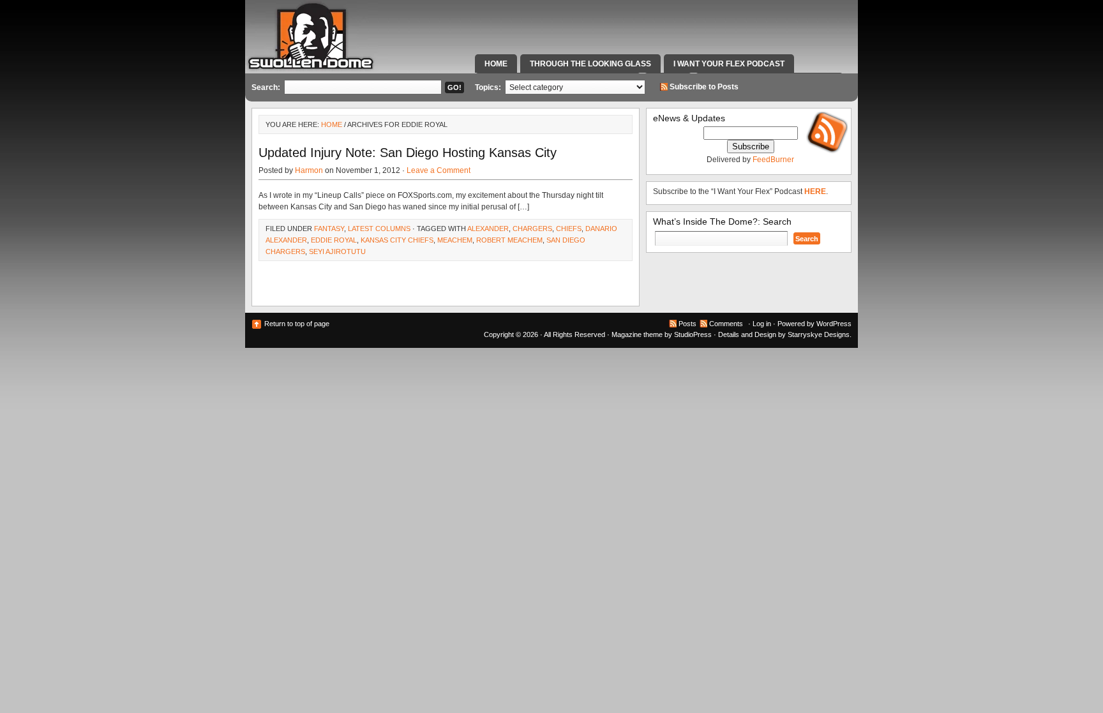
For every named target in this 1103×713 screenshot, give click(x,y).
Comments (726, 323)
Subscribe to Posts (704, 86)
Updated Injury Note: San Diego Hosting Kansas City (408, 153)
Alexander (488, 228)
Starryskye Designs (819, 334)
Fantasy (329, 228)
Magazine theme (637, 334)
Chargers (532, 228)
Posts (687, 323)
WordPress (834, 323)
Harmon (309, 170)
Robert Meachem (509, 240)
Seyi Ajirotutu (337, 251)
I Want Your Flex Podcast (728, 63)
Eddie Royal (334, 240)
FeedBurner (773, 159)
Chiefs (569, 228)
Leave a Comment (438, 170)
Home (495, 63)
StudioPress (693, 334)
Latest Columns (379, 228)
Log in (762, 323)
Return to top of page (296, 323)
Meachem (454, 240)
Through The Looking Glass (590, 63)
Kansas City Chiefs (397, 240)
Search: (265, 87)
